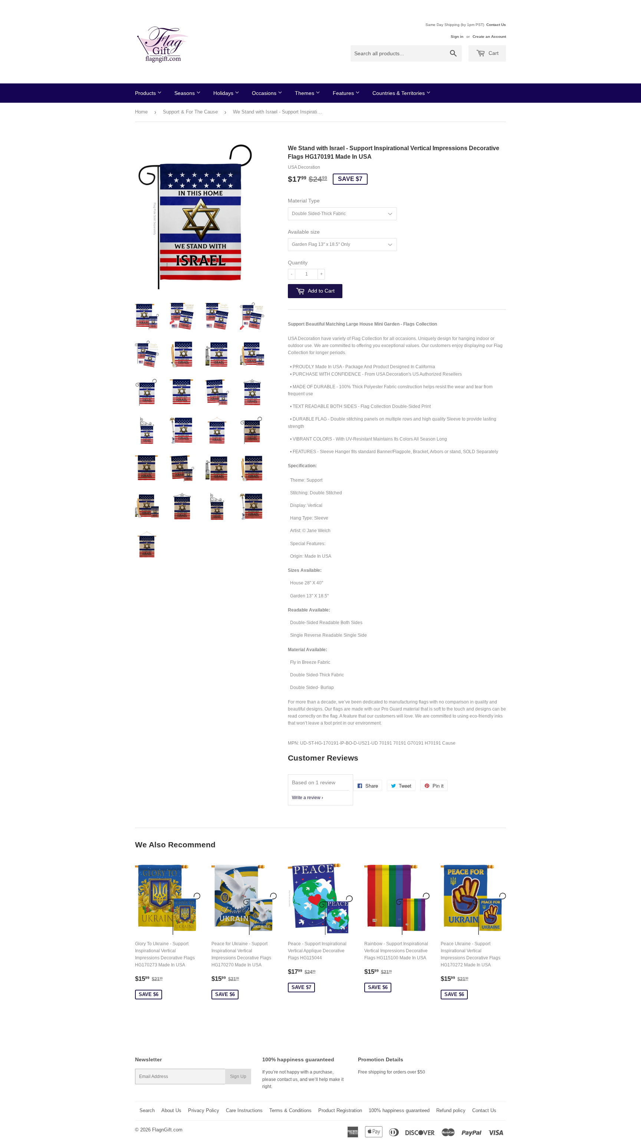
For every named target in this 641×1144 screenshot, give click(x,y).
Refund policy (451, 1110)
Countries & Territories (399, 93)
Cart (493, 53)
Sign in (457, 36)
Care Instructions (244, 1110)
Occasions (265, 93)
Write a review (306, 797)
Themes (305, 93)
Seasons (185, 93)
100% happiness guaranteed (399, 1110)
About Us (171, 1110)
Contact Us (496, 25)
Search (147, 1110)
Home (141, 112)
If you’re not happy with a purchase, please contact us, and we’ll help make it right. (302, 1079)
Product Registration (340, 1110)
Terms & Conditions (290, 1110)
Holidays (224, 93)
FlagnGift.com (167, 1130)
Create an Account (489, 36)
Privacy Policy (203, 1110)
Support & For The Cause (190, 112)
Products (146, 93)
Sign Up (238, 1076)
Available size (304, 232)
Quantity (298, 263)
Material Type (304, 201)
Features (344, 93)
